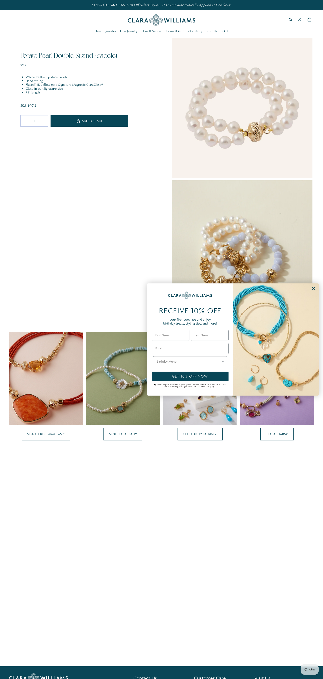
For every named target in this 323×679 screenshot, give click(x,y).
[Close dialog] (313, 288)
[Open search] (290, 19)
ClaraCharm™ (277, 434)
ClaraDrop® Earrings (200, 434)
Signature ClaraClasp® (46, 434)
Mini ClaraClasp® (123, 434)
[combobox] (189, 361)
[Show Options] (223, 361)
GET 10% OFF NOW (190, 376)
